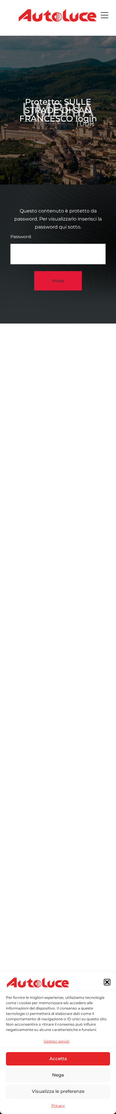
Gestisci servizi (56, 1041)
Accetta (58, 1058)
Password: (21, 236)
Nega (58, 1075)
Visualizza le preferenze (58, 1091)
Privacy (58, 1105)
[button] (107, 982)
